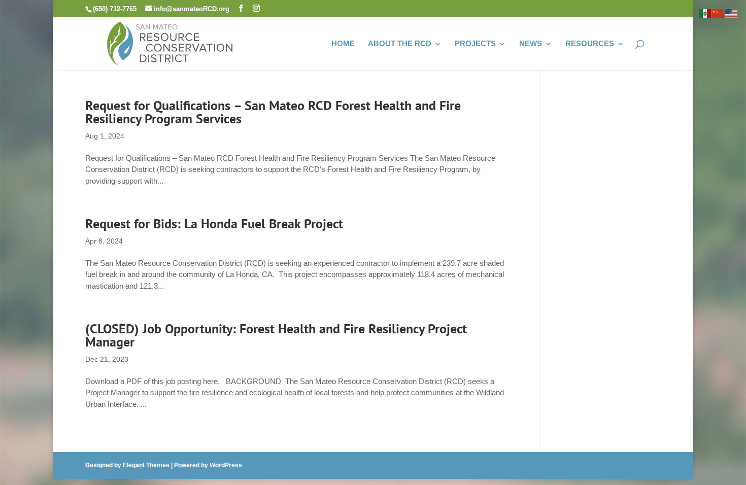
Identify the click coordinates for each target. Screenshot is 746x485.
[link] (170, 42)
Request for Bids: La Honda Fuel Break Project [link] (214, 223)
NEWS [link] (530, 44)
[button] (241, 8)
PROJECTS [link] (475, 44)
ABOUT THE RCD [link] (399, 44)
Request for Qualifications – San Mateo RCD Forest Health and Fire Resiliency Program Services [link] (273, 112)
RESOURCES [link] (589, 44)
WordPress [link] (226, 465)
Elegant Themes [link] (146, 465)
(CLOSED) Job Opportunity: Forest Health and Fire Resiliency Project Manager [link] (276, 335)
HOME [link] (343, 44)
